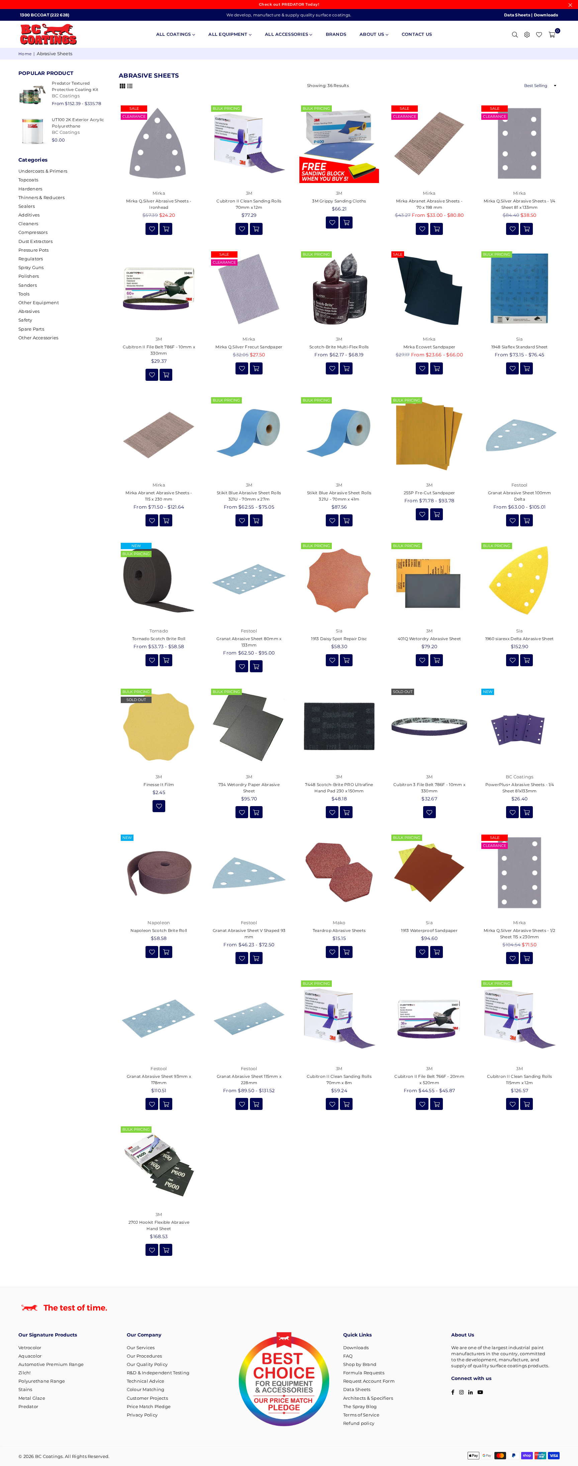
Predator (28, 1406)
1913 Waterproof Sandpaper (429, 930)
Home (24, 53)
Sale (134, 108)
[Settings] (527, 34)
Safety (25, 320)
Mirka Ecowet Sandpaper (429, 346)
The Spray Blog (360, 1406)
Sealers (26, 206)
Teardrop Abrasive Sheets (339, 930)
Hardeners (30, 188)
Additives (28, 215)
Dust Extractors (35, 241)
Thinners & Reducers (41, 197)
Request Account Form (369, 1381)
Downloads (546, 14)
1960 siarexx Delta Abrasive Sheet (519, 638)
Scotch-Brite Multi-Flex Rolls (339, 346)
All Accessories (287, 34)
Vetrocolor (29, 1347)
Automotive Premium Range (51, 1364)
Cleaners (28, 223)
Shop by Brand (359, 1364)
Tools (23, 293)
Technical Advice (146, 1381)
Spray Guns (31, 267)
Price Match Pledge (149, 1406)
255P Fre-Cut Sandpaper (429, 492)
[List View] (129, 86)
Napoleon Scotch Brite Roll (158, 930)
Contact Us (417, 34)
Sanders (27, 285)
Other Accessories (38, 337)
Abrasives (28, 311)
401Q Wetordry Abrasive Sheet (429, 638)
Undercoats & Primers (42, 171)
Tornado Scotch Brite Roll (159, 638)
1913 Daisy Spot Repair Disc (339, 638)
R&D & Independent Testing (158, 1372)
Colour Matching (146, 1389)
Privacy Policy (142, 1414)
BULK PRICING (226, 108)
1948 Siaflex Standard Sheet (519, 346)
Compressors (32, 232)
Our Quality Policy (147, 1364)
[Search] (515, 34)
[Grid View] (122, 86)
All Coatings (174, 34)
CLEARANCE (134, 116)
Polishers (28, 276)
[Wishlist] (539, 34)
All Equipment (228, 34)
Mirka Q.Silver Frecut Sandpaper (248, 346)
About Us (372, 34)
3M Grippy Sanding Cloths (339, 200)
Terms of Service (361, 1414)
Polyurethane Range (41, 1381)
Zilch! (24, 1372)
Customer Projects (147, 1398)
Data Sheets (517, 14)
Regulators (30, 258)
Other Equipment (38, 302)
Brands (336, 34)
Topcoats (28, 179)
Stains (25, 1389)
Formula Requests (363, 1372)
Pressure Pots (33, 250)
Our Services (141, 1347)
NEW (136, 545)
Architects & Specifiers (368, 1398)
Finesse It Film (158, 784)
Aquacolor (29, 1356)
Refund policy (358, 1423)
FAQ (348, 1356)
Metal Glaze (31, 1398)
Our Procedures (144, 1356)
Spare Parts (31, 329)
